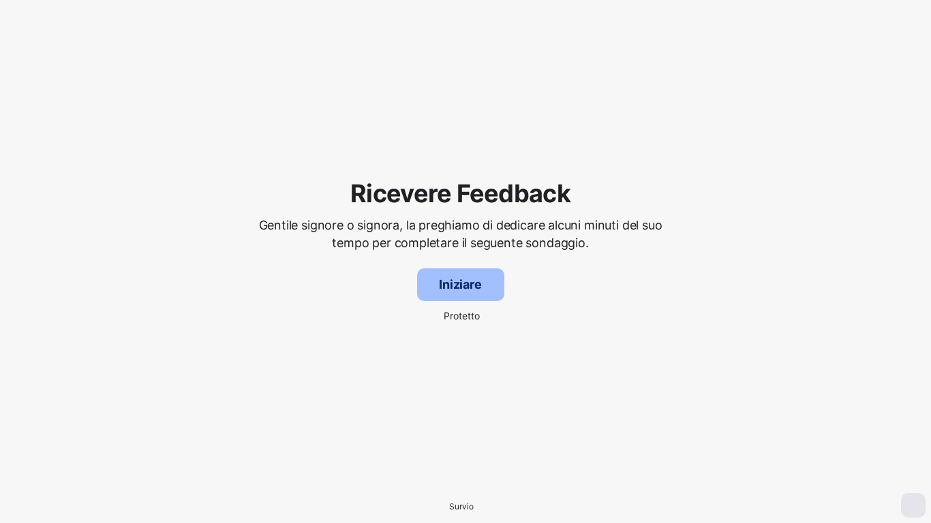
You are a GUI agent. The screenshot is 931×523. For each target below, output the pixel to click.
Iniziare (460, 284)
